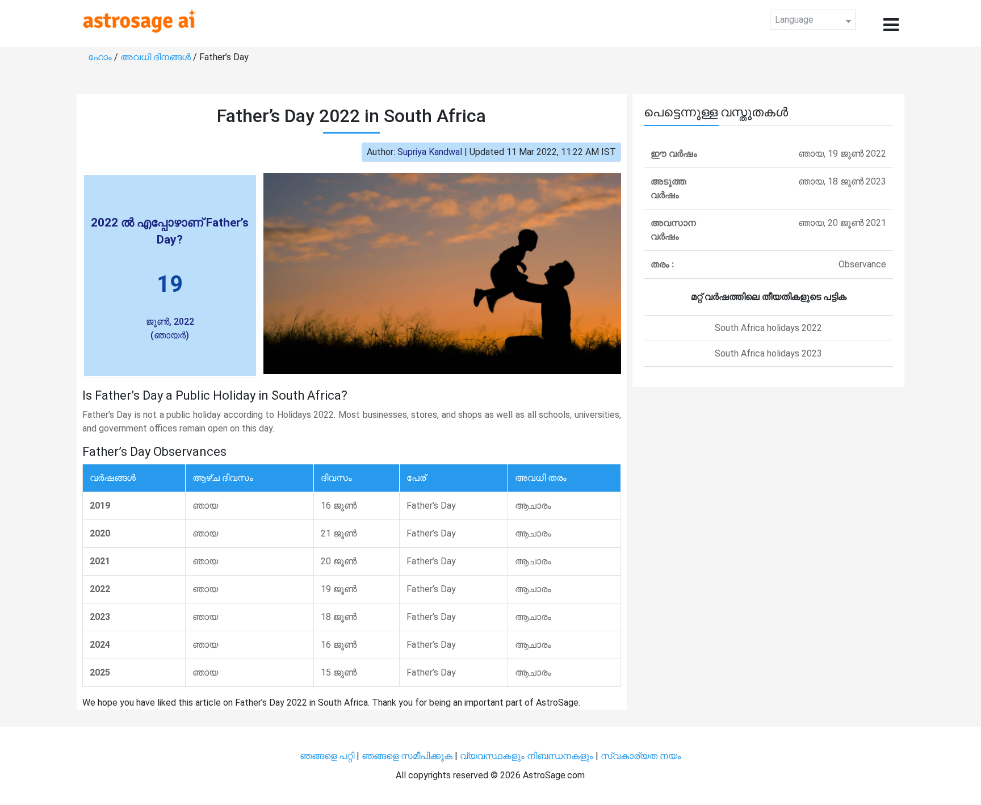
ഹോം (101, 57)
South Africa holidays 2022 (768, 327)
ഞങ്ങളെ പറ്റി (327, 756)
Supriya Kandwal (429, 151)
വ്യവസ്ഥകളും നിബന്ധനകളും (528, 756)
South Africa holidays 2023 (768, 353)
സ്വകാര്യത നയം (641, 756)
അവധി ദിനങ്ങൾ (156, 57)
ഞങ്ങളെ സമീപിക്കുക (407, 756)
